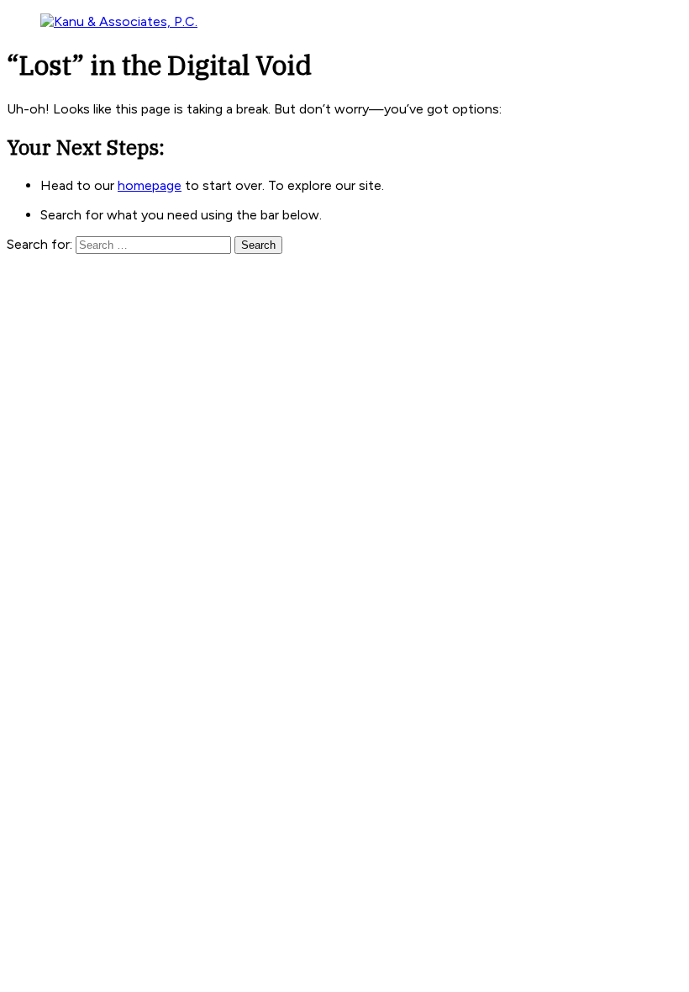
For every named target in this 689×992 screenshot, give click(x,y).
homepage (149, 185)
